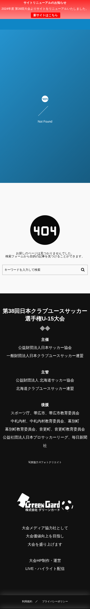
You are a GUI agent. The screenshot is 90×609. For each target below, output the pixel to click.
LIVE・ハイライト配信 (45, 569)
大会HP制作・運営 (45, 561)
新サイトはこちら (45, 15)
